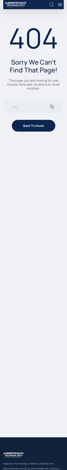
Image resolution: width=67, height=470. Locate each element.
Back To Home (33, 126)
